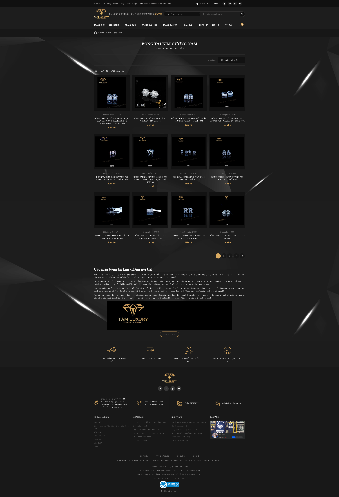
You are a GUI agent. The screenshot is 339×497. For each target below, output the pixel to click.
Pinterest (147, 460)
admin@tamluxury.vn (231, 403)
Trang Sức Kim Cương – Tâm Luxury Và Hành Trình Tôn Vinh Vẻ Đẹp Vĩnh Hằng (138, 4)
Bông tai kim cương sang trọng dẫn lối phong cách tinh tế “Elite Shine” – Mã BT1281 (111, 121)
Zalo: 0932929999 (192, 403)
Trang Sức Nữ (170, 25)
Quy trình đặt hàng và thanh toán (147, 429)
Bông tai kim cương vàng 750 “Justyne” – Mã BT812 (189, 178)
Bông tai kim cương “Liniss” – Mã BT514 (227, 237)
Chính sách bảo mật (141, 440)
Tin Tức (228, 25)
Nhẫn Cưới (188, 25)
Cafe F (96, 447)
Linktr (212, 460)
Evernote (138, 460)
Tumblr (176, 460)
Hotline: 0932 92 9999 (153, 401)
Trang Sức (130, 25)
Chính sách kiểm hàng (142, 437)
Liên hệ (215, 25)
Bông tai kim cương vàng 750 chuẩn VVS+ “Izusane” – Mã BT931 (227, 119)
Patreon (218, 460)
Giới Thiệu (98, 422)
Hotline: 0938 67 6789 (153, 404)
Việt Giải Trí (98, 443)
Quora (206, 460)
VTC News (98, 432)
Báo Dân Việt (99, 436)
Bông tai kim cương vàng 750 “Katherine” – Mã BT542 (150, 237)
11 (236, 256)
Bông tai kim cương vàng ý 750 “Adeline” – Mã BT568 (112, 237)
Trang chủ (99, 25)
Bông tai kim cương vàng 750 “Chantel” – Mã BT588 (227, 178)
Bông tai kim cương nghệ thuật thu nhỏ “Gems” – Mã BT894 (188, 119)
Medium (168, 460)
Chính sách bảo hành (142, 426)
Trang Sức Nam (149, 25)
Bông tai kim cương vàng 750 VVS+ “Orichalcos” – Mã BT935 (112, 178)
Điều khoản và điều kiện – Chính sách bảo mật (111, 427)
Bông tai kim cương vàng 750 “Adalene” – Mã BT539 (189, 237)
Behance (183, 460)
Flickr (153, 460)
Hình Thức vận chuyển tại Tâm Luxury (148, 433)
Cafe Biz (97, 439)
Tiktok (190, 460)
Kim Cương (114, 25)
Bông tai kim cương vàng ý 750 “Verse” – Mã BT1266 (150, 119)
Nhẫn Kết (203, 25)
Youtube (160, 460)
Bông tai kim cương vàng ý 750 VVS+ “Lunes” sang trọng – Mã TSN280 (150, 179)
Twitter (130, 460)
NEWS (97, 3)
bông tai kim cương (172, 281)
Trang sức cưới (162, 456)
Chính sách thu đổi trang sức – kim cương (150, 422)
